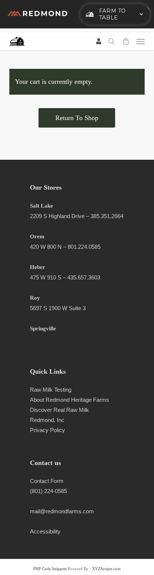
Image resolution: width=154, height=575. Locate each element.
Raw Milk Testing (50, 389)
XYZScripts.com (106, 568)
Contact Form (47, 481)
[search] (111, 41)
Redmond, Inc (47, 420)
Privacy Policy (47, 430)
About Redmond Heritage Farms (69, 400)
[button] (140, 41)
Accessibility (45, 531)
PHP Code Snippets (50, 568)
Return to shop (76, 118)
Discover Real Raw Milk (59, 410)
